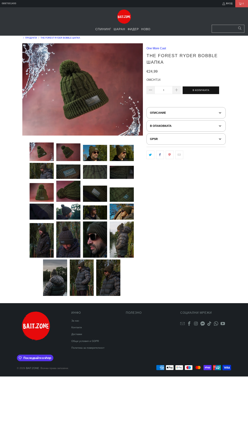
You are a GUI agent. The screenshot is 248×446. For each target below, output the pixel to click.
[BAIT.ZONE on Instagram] (196, 323)
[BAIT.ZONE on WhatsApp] (216, 323)
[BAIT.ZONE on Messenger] (202, 323)
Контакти (76, 327)
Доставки (76, 334)
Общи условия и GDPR (85, 341)
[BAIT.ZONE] (124, 17)
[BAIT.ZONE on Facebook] (189, 323)
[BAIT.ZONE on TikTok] (209, 323)
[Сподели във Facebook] (160, 155)
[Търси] (239, 29)
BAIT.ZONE (32, 368)
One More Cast (156, 48)
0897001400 (9, 3)
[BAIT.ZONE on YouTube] (223, 323)
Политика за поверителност (87, 347)
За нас (75, 320)
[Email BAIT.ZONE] (182, 323)
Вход (229, 3)
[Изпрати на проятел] (179, 155)
